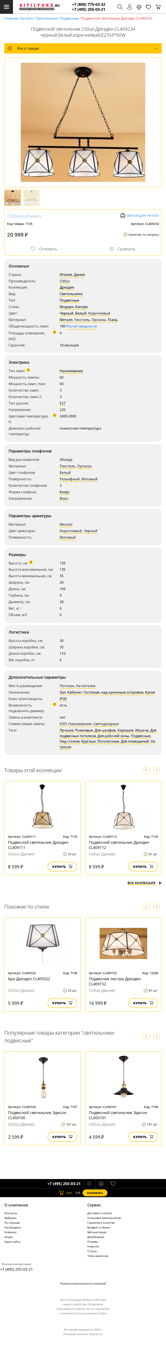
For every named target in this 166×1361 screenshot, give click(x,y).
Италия (31, 216)
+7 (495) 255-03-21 (88, 9)
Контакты (10, 1213)
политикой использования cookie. (84, 1313)
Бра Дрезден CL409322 (29, 978)
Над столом (70, 741)
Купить (59, 867)
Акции (8, 1237)
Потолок (67, 685)
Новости (93, 1246)
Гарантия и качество (101, 1223)
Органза (99, 319)
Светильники (47, 18)
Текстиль (82, 319)
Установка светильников (104, 1218)
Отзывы (92, 1242)
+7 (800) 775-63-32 (88, 4)
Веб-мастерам (96, 1232)
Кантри (81, 306)
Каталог (27, 18)
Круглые (88, 741)
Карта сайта (12, 1242)
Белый (80, 313)
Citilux (14, 215)
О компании (16, 1205)
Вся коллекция (141, 883)
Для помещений (135, 741)
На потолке (86, 685)
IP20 (63, 698)
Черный (66, 313)
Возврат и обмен (98, 1227)
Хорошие (125, 730)
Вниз (64, 498)
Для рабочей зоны (113, 735)
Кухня (150, 692)
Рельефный (70, 479)
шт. (69, 1193)
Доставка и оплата (99, 1213)
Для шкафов (105, 730)
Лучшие (66, 730)
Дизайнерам (95, 1237)
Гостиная (91, 692)
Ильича (141, 730)
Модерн (66, 306)
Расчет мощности (81, 326)
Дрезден (67, 287)
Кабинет (74, 692)
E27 (62, 403)
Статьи (92, 1251)
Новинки (10, 1232)
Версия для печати (143, 215)
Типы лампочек (98, 1256)
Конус (65, 492)
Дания (79, 274)
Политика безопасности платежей (83, 1283)
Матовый (89, 479)
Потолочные (108, 741)
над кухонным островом (122, 692)
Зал (63, 692)
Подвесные (69, 18)
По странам (12, 1223)
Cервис (94, 1205)
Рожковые (84, 730)
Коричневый (99, 313)
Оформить (95, 1193)
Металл (66, 319)
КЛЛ (63, 723)
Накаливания (71, 370)
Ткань (113, 319)
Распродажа (12, 1227)
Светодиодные (106, 723)
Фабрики (10, 1218)
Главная (11, 18)
